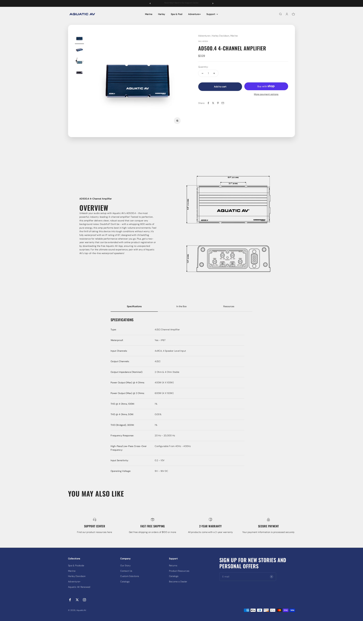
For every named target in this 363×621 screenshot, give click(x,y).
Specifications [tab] (134, 306)
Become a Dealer (178, 581)
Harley (161, 14)
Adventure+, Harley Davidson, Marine (218, 35)
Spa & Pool (176, 14)
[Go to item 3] (79, 62)
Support (210, 14)
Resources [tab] (228, 306)
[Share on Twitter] (213, 103)
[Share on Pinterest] (218, 103)
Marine (148, 14)
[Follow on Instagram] (84, 600)
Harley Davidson (77, 576)
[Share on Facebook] (208, 103)
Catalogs (125, 581)
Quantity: (203, 66)
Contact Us (126, 570)
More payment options (266, 94)
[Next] (212, 3)
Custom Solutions (129, 576)
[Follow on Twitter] (77, 600)
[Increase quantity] (214, 73)
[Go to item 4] (79, 73)
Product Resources (179, 570)
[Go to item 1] (79, 39)
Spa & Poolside (76, 565)
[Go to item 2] (79, 50)
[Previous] (150, 3)
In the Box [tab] (181, 306)
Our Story (125, 565)
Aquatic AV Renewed (79, 586)
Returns (173, 565)
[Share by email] (222, 103)
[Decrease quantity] (202, 73)
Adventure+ (194, 14)
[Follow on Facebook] (70, 600)
